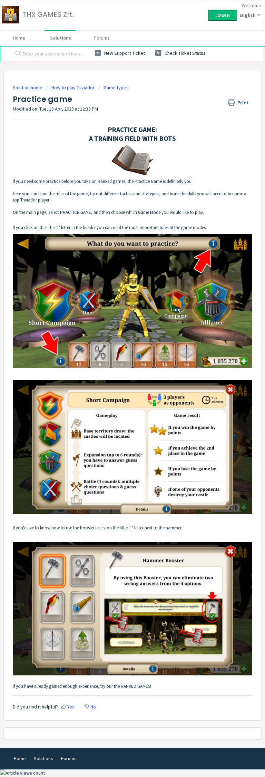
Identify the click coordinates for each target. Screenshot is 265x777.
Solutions (60, 38)
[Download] (119, 391)
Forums (102, 38)
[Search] (16, 54)
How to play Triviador (73, 87)
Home (19, 38)
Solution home (28, 87)
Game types (116, 87)
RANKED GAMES (135, 686)
